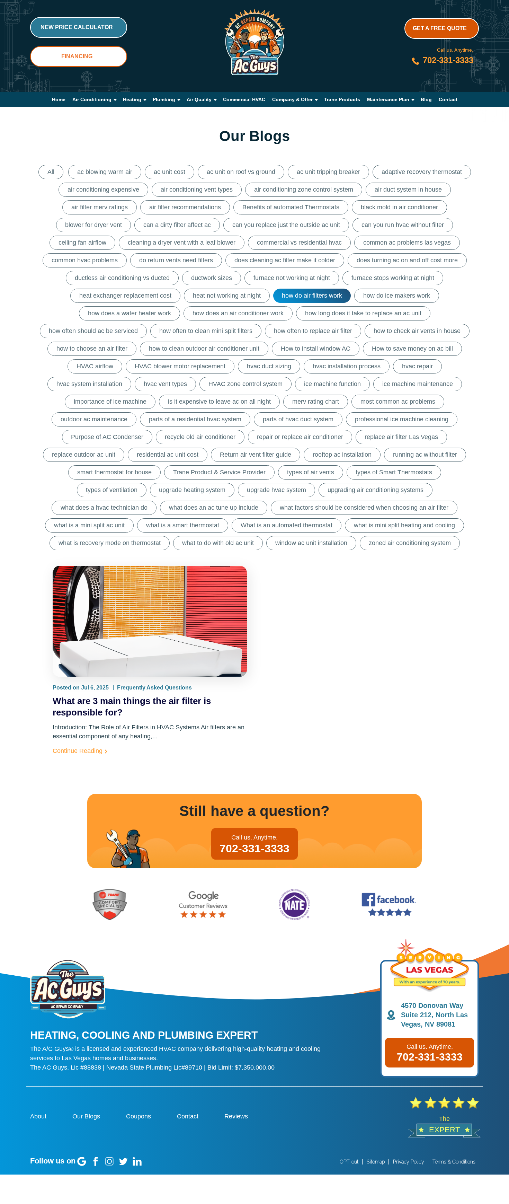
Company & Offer (292, 99)
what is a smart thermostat (182, 525)
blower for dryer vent (93, 224)
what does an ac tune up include (213, 507)
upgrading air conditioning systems (375, 489)
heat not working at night (227, 295)
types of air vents (310, 472)
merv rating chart (315, 401)
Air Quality (199, 99)
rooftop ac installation (342, 454)
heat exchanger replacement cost (125, 295)
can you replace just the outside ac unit (286, 224)
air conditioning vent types (197, 189)
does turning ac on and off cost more (407, 260)
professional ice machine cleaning (401, 419)
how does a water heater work (129, 313)
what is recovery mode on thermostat (110, 542)
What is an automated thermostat (286, 525)
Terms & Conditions (453, 1162)
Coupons (138, 1116)
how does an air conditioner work (238, 313)
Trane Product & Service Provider (219, 472)
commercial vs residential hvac (299, 242)
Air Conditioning (91, 99)
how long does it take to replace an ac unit (363, 313)
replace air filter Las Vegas (401, 436)
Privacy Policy (408, 1162)
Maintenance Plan (388, 99)
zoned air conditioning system (410, 542)
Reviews (236, 1116)
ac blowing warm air (104, 171)
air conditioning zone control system (303, 189)
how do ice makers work (396, 295)
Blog (426, 99)
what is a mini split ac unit (89, 525)
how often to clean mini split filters (205, 330)
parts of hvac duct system (298, 419)
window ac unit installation (311, 542)
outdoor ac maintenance (94, 419)
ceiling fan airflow (82, 242)
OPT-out (349, 1162)
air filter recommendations (185, 207)
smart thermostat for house (114, 472)
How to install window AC (315, 348)
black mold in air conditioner (399, 207)
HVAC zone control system (245, 383)
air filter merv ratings (99, 207)
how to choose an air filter (91, 348)
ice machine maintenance (417, 383)
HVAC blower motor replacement (180, 366)
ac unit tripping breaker (328, 171)
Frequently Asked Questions (154, 688)
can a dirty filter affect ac (177, 224)
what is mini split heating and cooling (404, 525)
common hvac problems (85, 260)
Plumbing (164, 99)
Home (58, 99)
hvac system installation (89, 383)
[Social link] (81, 1161)
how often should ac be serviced (93, 330)
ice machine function (332, 383)
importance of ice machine (110, 401)
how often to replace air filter (313, 330)
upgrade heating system (192, 489)
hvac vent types (165, 383)
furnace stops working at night (392, 277)
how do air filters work (312, 295)
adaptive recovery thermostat (422, 171)
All (50, 171)
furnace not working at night (291, 277)
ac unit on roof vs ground (241, 171)
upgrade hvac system (276, 489)
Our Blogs (86, 1116)
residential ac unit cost (167, 454)
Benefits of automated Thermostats (290, 207)
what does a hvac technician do (104, 507)
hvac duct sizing (269, 366)
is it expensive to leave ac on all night (219, 401)
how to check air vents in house (417, 330)
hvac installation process (347, 366)
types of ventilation (111, 489)
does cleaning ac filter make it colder (284, 260)
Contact (448, 99)
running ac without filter (425, 454)
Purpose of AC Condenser (107, 436)
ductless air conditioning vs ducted (122, 277)
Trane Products (342, 99)
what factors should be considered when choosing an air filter (364, 507)
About (38, 1116)
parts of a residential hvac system (195, 419)
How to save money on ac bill (412, 348)
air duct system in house (408, 189)
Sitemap (376, 1162)
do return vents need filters (176, 260)
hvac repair (417, 366)
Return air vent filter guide (255, 454)
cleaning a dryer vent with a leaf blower (181, 242)
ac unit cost (169, 171)
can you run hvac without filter (402, 224)
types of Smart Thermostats (394, 472)
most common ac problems (397, 401)
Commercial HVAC (244, 99)
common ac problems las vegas (407, 242)
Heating (132, 99)
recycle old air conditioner (200, 436)
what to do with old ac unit (218, 542)
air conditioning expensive (103, 189)
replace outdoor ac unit (83, 454)
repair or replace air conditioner (300, 436)
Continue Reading (77, 750)
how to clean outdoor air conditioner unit (204, 348)
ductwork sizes (211, 277)
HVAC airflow (95, 366)
